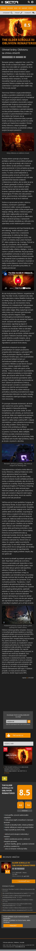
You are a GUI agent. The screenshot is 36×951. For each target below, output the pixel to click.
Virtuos (24, 872)
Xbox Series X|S (19, 57)
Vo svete (20, 801)
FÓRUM (30, 8)
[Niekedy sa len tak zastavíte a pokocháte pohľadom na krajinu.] (18, 461)
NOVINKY (3, 8)
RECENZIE (10, 8)
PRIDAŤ (17, 13)
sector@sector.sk (20, 947)
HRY (19, 8)
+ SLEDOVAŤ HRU (24, 881)
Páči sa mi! (18, 735)
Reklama (16, 942)
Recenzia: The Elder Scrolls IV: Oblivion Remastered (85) (19, 889)
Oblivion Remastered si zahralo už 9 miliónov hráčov (18, 900)
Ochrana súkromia (8, 942)
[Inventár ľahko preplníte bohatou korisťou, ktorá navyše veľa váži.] (18, 151)
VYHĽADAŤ (6, 13)
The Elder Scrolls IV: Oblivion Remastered (14, 908)
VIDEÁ (15, 8)
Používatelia (28, 801)
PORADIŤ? (28, 13)
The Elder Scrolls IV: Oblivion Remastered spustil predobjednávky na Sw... (16, 896)
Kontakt (22, 942)
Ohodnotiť (24, 810)
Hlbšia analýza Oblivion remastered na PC (15, 910)
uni (27, 678)
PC (14, 57)
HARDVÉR (24, 8)
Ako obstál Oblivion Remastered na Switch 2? (16, 893)
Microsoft (18, 872)
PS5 (25, 57)
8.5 (7, 871)
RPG (16, 874)
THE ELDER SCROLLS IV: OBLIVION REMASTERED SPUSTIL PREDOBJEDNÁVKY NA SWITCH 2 (16, 769)
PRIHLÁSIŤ (13, 926)
